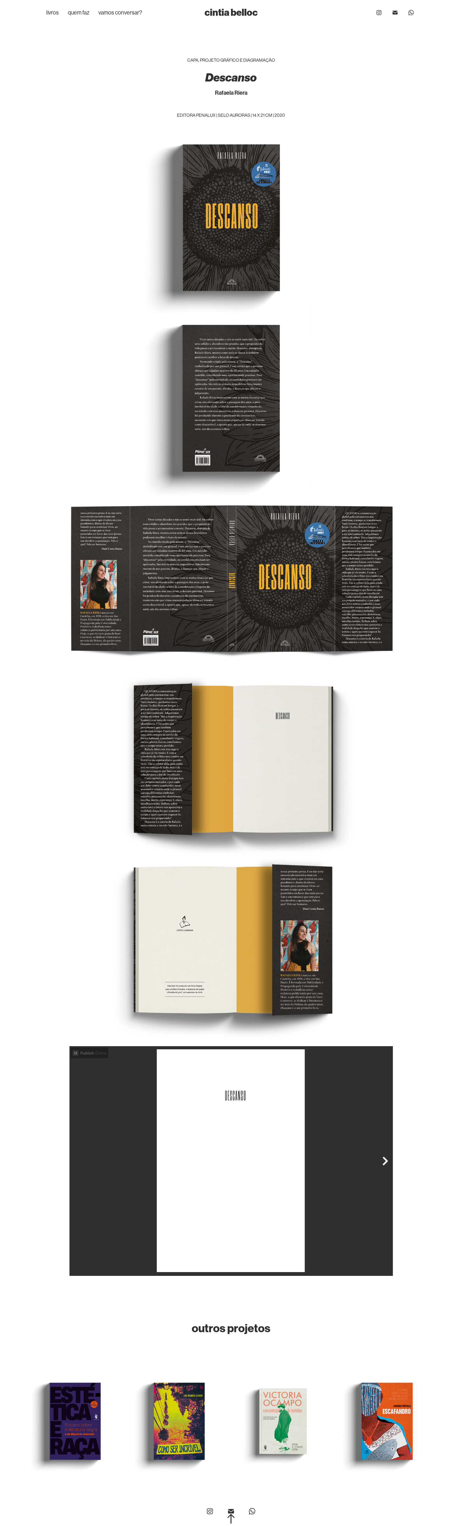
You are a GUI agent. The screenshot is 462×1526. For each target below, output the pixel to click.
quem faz (78, 12)
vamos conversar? (120, 12)
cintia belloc (231, 12)
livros (52, 12)
